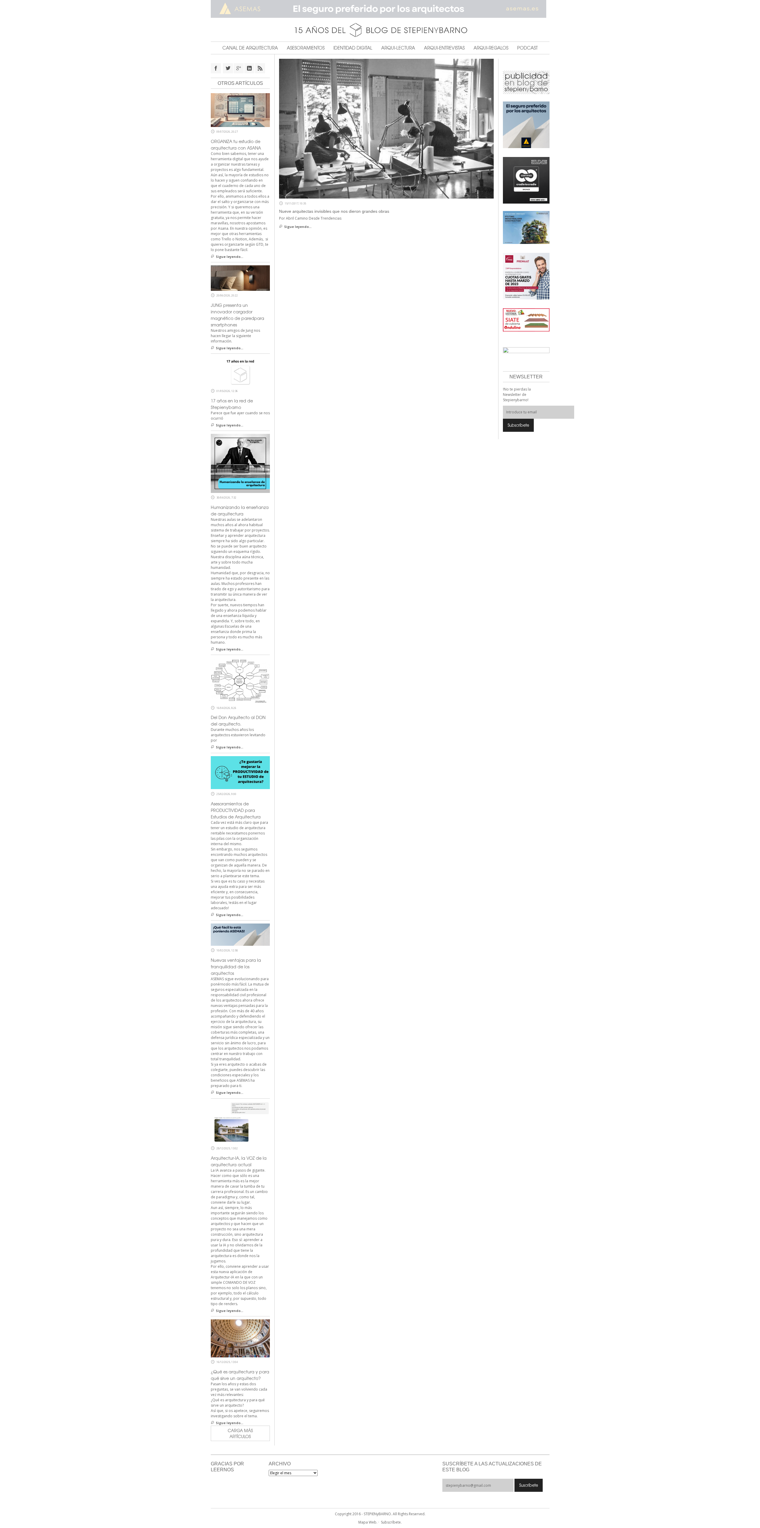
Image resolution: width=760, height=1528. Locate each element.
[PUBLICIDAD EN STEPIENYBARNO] (526, 82)
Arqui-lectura (398, 48)
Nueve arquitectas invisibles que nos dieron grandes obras (334, 211)
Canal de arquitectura (250, 48)
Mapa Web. (367, 1522)
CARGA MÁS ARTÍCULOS (240, 1433)
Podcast (527, 48)
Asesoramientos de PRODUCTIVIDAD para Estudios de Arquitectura (236, 810)
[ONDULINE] (526, 320)
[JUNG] (526, 180)
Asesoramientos (305, 48)
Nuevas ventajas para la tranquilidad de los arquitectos (236, 966)
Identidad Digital (352, 48)
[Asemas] (380, 9)
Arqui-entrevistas (444, 48)
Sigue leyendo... (297, 226)
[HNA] (526, 276)
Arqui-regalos (491, 48)
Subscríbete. (391, 1522)
